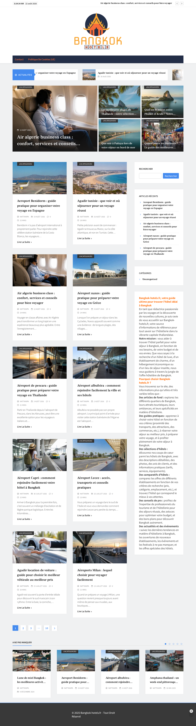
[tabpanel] (31, 674)
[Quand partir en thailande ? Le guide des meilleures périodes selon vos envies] (162, 135)
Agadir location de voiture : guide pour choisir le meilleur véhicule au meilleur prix (38, 575)
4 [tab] (177, 644)
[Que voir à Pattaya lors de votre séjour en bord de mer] (119, 135)
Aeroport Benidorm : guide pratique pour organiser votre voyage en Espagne (38, 205)
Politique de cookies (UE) (41, 59)
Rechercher (146, 168)
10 (46, 628)
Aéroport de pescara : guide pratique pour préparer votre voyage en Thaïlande (38, 390)
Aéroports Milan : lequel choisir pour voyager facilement (94, 575)
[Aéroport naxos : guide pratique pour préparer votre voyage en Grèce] (55, 119)
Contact (19, 59)
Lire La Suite (23, 241)
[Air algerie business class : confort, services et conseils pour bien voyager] (160, 74)
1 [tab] (165, 644)
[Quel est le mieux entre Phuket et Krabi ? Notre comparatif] (162, 102)
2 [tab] (169, 644)
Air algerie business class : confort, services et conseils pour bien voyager (37, 298)
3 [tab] (173, 644)
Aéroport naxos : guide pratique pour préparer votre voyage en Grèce (137, 3)
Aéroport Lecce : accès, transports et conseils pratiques (94, 482)
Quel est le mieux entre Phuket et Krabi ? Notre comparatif (158, 114)
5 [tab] (181, 644)
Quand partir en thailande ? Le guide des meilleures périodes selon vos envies (161, 147)
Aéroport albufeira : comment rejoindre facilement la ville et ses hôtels (99, 390)
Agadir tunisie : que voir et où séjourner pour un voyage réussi (113, 72)
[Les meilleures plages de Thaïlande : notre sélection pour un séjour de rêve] (119, 102)
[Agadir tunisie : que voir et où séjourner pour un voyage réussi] (70, 74)
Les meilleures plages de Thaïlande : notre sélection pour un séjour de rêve (117, 114)
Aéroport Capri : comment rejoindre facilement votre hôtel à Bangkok (36, 482)
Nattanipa (24, 217)
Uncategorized (25, 87)
